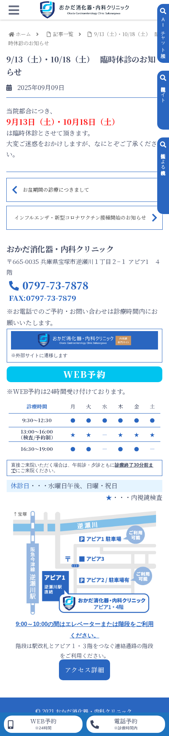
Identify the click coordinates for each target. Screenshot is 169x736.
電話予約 (126, 723)
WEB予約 (43, 723)
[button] (152, 678)
